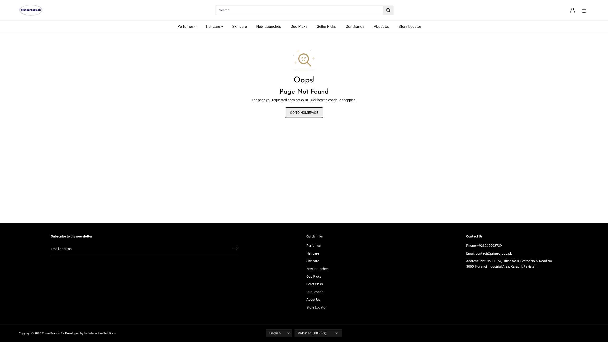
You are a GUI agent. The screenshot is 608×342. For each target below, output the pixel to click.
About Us (381, 26)
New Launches (268, 26)
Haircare (213, 26)
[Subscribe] (235, 249)
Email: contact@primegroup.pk (489, 253)
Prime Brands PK (53, 333)
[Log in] (572, 10)
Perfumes (186, 26)
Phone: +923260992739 (484, 245)
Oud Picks (298, 26)
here (320, 100)
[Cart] (584, 10)
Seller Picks (326, 26)
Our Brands (355, 26)
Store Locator (410, 26)
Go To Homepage (304, 112)
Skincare (239, 26)
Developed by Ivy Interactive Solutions (90, 333)
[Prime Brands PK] (31, 10)
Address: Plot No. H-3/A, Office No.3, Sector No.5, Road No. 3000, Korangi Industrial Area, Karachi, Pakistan (509, 263)
